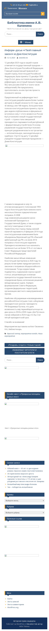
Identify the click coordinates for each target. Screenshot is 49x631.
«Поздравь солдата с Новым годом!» (24, 345)
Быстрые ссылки (12, 14)
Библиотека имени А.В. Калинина (24, 24)
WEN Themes (24, 626)
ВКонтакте (23, 8)
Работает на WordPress (15, 624)
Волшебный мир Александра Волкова (22, 484)
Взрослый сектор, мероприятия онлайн (22, 333)
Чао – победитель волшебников (20, 487)
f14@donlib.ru (33, 5)
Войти (9, 599)
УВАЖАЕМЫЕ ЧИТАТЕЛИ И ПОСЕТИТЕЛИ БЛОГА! (24, 351)
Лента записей (13, 602)
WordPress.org (12, 607)
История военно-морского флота (20, 474)
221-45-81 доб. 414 (19, 5)
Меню (28, 42)
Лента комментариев (15, 604)
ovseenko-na (23, 58)
